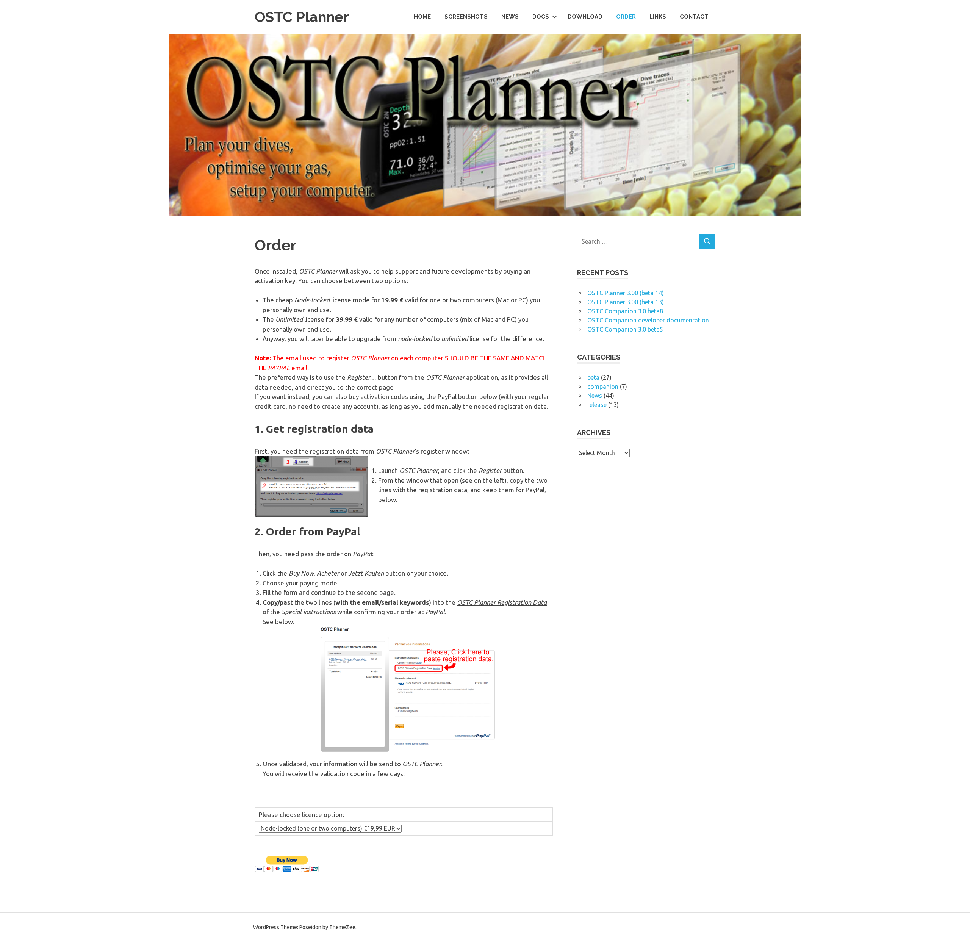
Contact (694, 16)
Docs (540, 16)
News (510, 16)
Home (422, 16)
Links (657, 16)
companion (602, 386)
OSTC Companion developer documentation (648, 320)
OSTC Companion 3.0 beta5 (625, 329)
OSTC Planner (302, 16)
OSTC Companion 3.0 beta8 (625, 311)
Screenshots (466, 16)
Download (585, 16)
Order (626, 16)
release (597, 404)
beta (593, 377)
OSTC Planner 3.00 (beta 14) (625, 292)
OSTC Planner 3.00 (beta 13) (625, 302)
